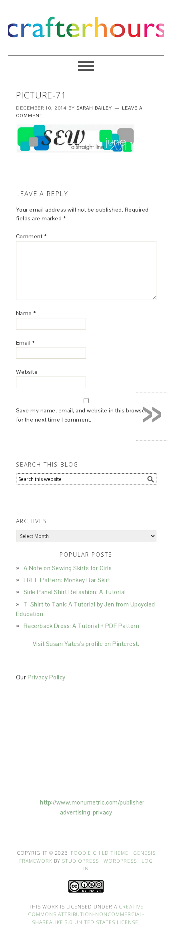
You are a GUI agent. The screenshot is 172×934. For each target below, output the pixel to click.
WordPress (120, 860)
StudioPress (80, 860)
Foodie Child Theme (99, 853)
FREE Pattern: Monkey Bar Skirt (67, 580)
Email (25, 342)
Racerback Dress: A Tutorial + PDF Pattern (82, 626)
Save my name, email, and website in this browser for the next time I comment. (81, 415)
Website (27, 371)
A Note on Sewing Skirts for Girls (68, 568)
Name (26, 313)
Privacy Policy (47, 677)
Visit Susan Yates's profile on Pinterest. (86, 644)
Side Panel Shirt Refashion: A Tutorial (75, 592)
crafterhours (86, 24)
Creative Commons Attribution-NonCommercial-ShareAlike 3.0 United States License (86, 914)
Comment (31, 236)
